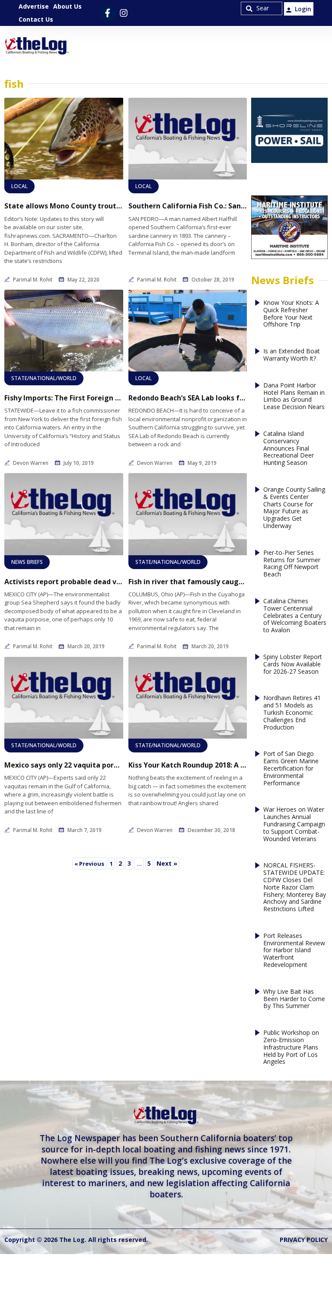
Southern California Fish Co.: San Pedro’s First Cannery (187, 206)
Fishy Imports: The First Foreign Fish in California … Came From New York (63, 398)
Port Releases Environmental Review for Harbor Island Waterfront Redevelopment (294, 950)
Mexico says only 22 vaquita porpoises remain (63, 765)
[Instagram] (124, 13)
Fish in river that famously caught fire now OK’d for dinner (187, 582)
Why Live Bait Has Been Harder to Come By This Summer (294, 999)
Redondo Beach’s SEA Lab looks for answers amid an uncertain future (187, 398)
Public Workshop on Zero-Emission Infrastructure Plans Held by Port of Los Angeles (291, 1047)
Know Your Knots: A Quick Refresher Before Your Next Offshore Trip (291, 313)
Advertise (34, 6)
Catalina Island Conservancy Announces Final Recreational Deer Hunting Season (288, 448)
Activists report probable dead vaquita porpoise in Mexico (63, 582)
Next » (166, 863)
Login (303, 9)
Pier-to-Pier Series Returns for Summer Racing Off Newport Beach (291, 563)
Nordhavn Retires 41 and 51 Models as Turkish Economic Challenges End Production (292, 712)
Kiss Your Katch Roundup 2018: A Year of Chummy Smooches (187, 765)
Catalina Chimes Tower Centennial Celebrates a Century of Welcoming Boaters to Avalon (294, 616)
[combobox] (261, 8)
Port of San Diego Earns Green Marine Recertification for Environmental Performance (291, 768)
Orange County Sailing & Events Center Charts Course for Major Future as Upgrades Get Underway (294, 508)
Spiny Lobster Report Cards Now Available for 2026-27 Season (292, 664)
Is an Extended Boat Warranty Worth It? (291, 355)
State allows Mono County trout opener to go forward (63, 206)
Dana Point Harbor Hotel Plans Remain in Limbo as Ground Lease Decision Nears (294, 396)
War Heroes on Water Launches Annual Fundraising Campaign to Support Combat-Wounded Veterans (294, 824)
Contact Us (36, 19)
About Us (67, 6)
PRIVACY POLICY (304, 1239)
